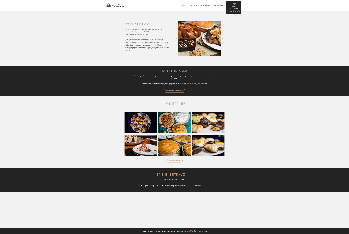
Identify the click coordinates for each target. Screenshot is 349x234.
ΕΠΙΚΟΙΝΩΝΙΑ (218, 6)
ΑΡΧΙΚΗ (183, 6)
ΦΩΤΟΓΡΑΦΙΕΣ (205, 6)
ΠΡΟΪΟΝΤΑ (193, 6)
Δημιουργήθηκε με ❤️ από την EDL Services (192, 231)
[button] (176, 38)
